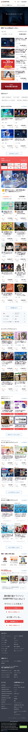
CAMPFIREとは (17, 685)
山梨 (21, 256)
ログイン (18, 1)
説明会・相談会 (17, 670)
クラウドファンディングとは (6, 672)
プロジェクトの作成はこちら (14, 608)
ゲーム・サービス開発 (17, 167)
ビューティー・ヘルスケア (19, 648)
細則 (15, 700)
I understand (23, 726)
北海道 (21, 538)
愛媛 (12, 538)
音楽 (16, 76)
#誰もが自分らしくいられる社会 (8, 100)
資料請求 (3, 663)
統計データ (16, 677)
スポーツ (16, 518)
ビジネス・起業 (4, 297)
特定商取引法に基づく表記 (19, 704)
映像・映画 (4, 31)
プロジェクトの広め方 (5, 677)
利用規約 (15, 698)
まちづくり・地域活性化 (20, 54)
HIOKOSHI (3, 702)
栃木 (23, 235)
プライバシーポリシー (18, 702)
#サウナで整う (16, 97)
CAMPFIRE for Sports (5, 695)
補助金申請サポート (5, 708)
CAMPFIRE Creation (5, 689)
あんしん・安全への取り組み (19, 687)
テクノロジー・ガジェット (10, 164)
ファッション (4, 167)
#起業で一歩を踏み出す (6, 97)
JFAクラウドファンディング (6, 704)
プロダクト (24, 164)
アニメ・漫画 (18, 43)
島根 (19, 297)
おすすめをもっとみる (13, 153)
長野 (23, 345)
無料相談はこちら (14, 621)
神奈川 (25, 65)
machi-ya (3, 706)
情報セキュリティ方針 (18, 707)
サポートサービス (17, 672)
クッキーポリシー (17, 714)
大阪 (12, 481)
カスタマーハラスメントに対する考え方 (20, 712)
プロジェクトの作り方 (5, 674)
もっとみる (24, 106)
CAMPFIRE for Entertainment (6, 693)
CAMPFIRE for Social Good (6, 691)
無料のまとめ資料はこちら (14, 612)
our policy (5, 730)
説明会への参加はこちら (14, 625)
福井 (12, 345)
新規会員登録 (24, 1)
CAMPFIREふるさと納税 (5, 697)
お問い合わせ (16, 693)
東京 (19, 76)
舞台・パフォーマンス (18, 650)
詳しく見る (22, 587)
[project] (14, 21)
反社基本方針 (16, 709)
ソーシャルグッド (4, 652)
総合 (4, 164)
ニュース (15, 689)
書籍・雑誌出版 (17, 646)
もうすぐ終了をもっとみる (13, 492)
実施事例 (15, 674)
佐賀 (25, 460)
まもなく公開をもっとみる (13, 547)
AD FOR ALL (3, 699)
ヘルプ (15, 691)
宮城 (9, 460)
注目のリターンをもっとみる (13, 434)
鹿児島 (25, 386)
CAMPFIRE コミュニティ (6, 687)
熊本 (25, 54)
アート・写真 (3, 650)
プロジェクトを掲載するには (7, 5)
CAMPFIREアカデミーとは (6, 670)
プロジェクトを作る (5, 661)
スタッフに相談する (17, 661)
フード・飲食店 (17, 164)
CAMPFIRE (3, 685)
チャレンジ (16, 640)
